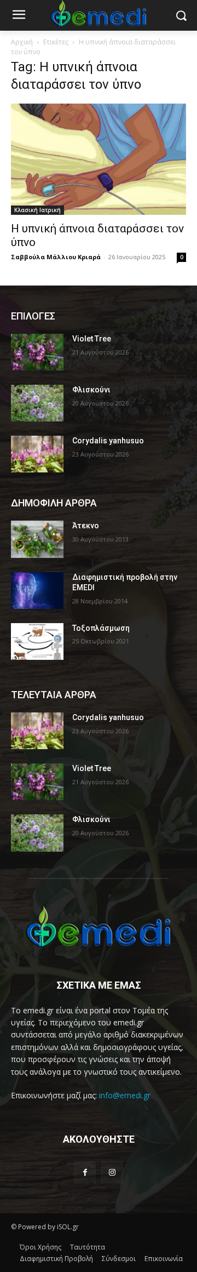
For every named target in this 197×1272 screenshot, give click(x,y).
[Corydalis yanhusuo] (37, 454)
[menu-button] (18, 16)
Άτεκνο (85, 525)
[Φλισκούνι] (37, 403)
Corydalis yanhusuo (108, 440)
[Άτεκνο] (37, 539)
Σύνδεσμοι (119, 1258)
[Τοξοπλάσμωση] (37, 641)
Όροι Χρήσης (40, 1247)
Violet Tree (91, 338)
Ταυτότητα (87, 1247)
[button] (181, 16)
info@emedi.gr (124, 1095)
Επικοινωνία (163, 1258)
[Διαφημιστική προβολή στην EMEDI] (37, 590)
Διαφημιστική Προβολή (56, 1258)
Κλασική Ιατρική (37, 210)
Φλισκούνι (91, 389)
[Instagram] (112, 1172)
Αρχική (22, 42)
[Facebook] (85, 1172)
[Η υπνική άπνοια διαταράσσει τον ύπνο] (98, 159)
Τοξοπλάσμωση (101, 628)
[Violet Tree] (37, 352)
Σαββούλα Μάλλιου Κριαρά (56, 257)
